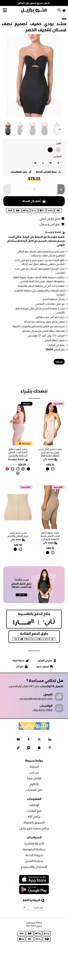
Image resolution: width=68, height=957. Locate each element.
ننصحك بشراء (34, 391)
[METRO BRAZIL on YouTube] (18, 740)
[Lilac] (18, 473)
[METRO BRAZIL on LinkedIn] (49, 740)
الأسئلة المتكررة (34, 843)
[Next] (59, 129)
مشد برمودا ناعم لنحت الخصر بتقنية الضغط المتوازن (50, 535)
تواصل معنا (34, 778)
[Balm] (12, 469)
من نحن (34, 772)
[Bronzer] (7, 469)
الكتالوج (34, 784)
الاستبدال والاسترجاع (34, 866)
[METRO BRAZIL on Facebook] (28, 740)
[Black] (50, 149)
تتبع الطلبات (34, 811)
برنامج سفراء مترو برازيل (34, 828)
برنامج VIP (34, 816)
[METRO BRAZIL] (34, 10)
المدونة (34, 766)
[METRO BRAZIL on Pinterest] (49, 748)
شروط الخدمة (34, 855)
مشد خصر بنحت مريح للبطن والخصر (17, 534)
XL (35, 163)
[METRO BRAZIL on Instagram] (28, 748)
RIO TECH (31, 926)
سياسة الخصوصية (34, 849)
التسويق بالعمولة (34, 822)
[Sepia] (58, 149)
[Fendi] (23, 469)
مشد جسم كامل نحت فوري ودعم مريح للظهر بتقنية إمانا (50, 452)
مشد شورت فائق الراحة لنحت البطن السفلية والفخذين (18, 452)
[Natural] (53, 469)
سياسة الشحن (34, 861)
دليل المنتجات (34, 789)
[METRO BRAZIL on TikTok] (18, 748)
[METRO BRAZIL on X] (39, 740)
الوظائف (34, 805)
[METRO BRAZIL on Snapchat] (39, 748)
